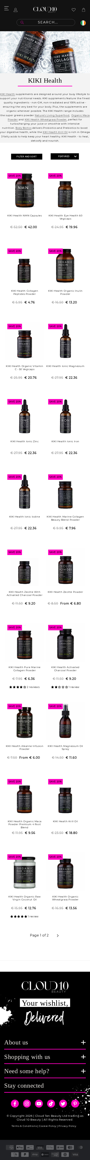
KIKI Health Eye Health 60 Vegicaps (65, 217)
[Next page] (57, 935)
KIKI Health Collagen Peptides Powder (24, 292)
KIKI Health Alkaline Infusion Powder (24, 748)
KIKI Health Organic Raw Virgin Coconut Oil (24, 898)
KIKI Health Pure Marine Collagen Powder (25, 669)
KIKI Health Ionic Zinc (24, 441)
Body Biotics (23, 127)
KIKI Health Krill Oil (55, 132)
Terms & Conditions (24, 1126)
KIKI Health (7, 94)
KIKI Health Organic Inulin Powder (65, 292)
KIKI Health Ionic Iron (65, 441)
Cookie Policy (47, 1126)
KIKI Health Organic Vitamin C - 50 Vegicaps (24, 368)
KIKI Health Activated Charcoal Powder (65, 669)
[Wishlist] (73, 10)
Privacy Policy (67, 1126)
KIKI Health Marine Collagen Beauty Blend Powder (65, 518)
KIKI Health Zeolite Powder (65, 591)
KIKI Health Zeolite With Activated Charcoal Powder (25, 593)
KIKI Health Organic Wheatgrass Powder (65, 898)
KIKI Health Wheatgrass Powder (46, 119)
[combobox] (46, 22)
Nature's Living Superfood (52, 115)
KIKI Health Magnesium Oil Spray (65, 748)
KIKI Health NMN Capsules (24, 215)
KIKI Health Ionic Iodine (24, 516)
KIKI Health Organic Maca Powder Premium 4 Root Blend (24, 824)
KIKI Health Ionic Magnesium (65, 366)
